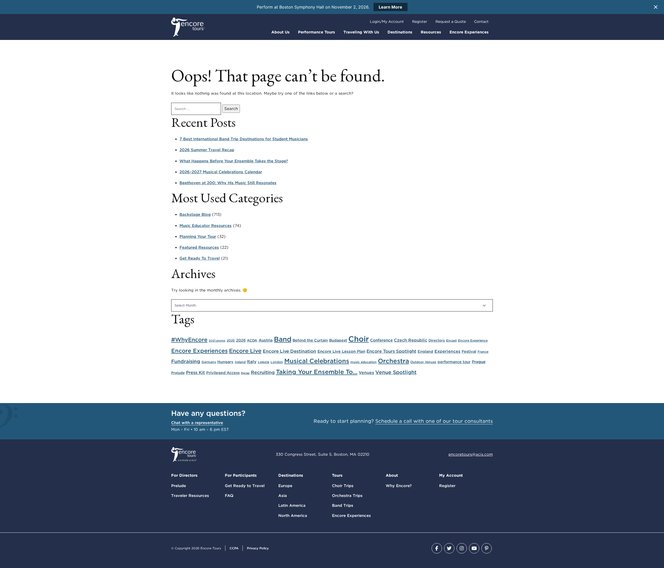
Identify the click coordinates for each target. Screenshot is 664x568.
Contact (481, 21)
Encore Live (245, 350)
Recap (245, 373)
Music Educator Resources (205, 225)
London (277, 362)
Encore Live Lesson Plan (341, 351)
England (425, 351)
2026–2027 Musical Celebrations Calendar (220, 172)
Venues (366, 372)
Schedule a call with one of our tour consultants (434, 421)
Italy (252, 361)
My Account (451, 475)
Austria (266, 340)
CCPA (234, 548)
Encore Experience (473, 340)
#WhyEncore (189, 339)
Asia (282, 495)
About (392, 475)
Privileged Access (223, 372)
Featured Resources (199, 247)
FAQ (229, 495)
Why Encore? (399, 485)
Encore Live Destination (289, 351)
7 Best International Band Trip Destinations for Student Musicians (243, 139)
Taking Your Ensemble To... (316, 372)
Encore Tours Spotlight (391, 351)
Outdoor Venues (423, 362)
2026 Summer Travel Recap (206, 150)
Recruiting (263, 372)
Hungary (225, 361)
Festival (469, 351)
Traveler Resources (190, 495)
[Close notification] (656, 7)
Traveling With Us (361, 32)
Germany (209, 362)
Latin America (292, 505)
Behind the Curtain (310, 340)
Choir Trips (343, 485)
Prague (479, 361)
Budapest (338, 340)
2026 (241, 340)
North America (292, 515)
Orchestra (393, 361)
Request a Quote (450, 21)
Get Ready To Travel (199, 258)
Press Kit (195, 372)
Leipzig (263, 362)
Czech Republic (410, 340)
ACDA (252, 340)
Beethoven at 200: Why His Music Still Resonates (227, 183)
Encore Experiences (469, 32)
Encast (451, 340)
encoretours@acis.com (470, 454)
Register (419, 21)
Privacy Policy (258, 548)
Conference (381, 340)
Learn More (390, 7)
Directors (436, 340)
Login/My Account (387, 21)
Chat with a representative (197, 422)
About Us (280, 32)
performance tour (454, 361)
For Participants (241, 475)
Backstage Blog (195, 214)
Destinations (400, 32)
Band (282, 339)
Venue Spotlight (396, 372)
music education (363, 362)
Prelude (178, 373)
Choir (358, 338)
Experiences (447, 351)
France (483, 352)
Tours (337, 475)
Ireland (240, 362)
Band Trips (342, 505)
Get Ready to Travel (245, 485)
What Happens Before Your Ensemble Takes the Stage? (233, 161)
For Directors (184, 475)
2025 (231, 340)
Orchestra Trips (347, 495)
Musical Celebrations (316, 361)
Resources (431, 32)
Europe (285, 485)
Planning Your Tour (197, 236)
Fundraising (185, 361)
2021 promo (217, 340)
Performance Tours (316, 32)
